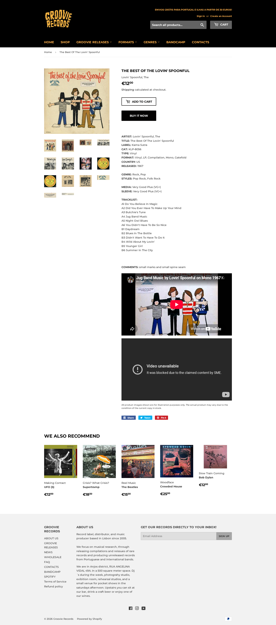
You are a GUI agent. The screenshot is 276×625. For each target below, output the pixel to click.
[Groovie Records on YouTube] (144, 609)
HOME (49, 42)
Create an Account (221, 16)
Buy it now (139, 115)
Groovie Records (63, 618)
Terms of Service (55, 581)
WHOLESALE (52, 557)
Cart (223, 24)
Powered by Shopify (89, 618)
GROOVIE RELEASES (93, 42)
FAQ (47, 562)
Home (48, 52)
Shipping (127, 89)
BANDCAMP (175, 42)
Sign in (201, 16)
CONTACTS (200, 42)
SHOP (65, 42)
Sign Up (224, 536)
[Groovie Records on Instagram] (137, 609)
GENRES (151, 42)
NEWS (48, 552)
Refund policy (53, 586)
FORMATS (126, 42)
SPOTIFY (50, 576)
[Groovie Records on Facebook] (131, 609)
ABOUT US (51, 538)
